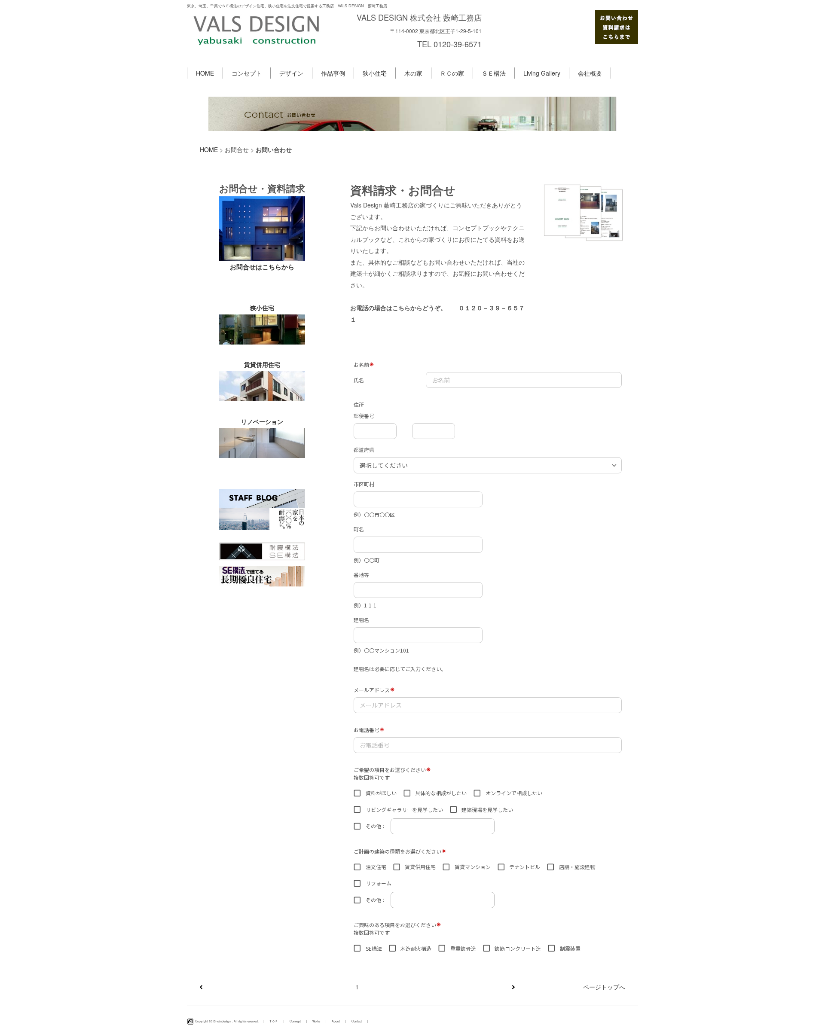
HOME (205, 73)
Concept (295, 1021)
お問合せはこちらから (262, 267)
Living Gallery (541, 73)
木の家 (413, 73)
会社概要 (590, 73)
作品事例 (333, 73)
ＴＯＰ (273, 1021)
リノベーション (262, 421)
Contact (356, 1021)
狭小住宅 (375, 73)
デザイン (291, 73)
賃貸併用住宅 (262, 364)
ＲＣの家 (452, 73)
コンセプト (247, 73)
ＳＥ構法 (494, 73)
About (336, 1021)
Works (316, 1021)
